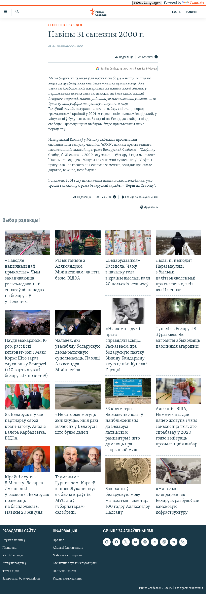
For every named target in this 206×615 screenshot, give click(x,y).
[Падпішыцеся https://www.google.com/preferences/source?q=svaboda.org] (107, 542)
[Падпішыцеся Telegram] (173, 542)
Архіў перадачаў (14, 563)
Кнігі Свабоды (12, 555)
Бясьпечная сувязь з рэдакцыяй (75, 563)
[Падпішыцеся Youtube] (135, 542)
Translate (197, 3)
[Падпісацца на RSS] (183, 542)
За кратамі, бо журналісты (21, 578)
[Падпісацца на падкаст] (145, 542)
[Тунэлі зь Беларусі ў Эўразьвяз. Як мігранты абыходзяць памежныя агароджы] (178, 311)
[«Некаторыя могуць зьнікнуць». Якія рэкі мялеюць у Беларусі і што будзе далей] (78, 396)
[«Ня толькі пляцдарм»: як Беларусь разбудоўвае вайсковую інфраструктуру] (178, 471)
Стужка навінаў (13, 540)
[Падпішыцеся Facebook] (116, 542)
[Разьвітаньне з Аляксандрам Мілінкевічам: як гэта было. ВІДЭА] (78, 242)
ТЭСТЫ (176, 12)
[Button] (124, 57)
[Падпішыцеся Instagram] (164, 542)
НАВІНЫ (191, 12)
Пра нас (58, 540)
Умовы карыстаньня (67, 578)
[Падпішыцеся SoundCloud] (154, 542)
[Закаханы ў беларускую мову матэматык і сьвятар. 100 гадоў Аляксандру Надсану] (128, 471)
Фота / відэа (10, 570)
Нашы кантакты (64, 570)
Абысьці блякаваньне (68, 548)
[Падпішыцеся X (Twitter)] (126, 542)
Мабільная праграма (67, 555)
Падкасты (9, 548)
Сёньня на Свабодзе (65, 25)
